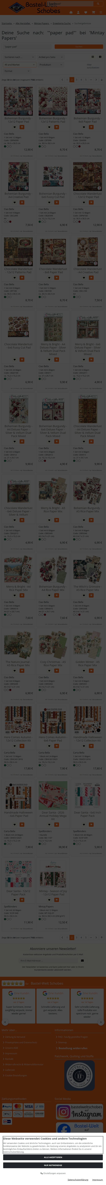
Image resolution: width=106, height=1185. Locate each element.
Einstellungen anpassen (54, 1173)
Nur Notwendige (53, 1165)
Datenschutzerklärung (78, 1179)
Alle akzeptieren (53, 1157)
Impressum (97, 1179)
